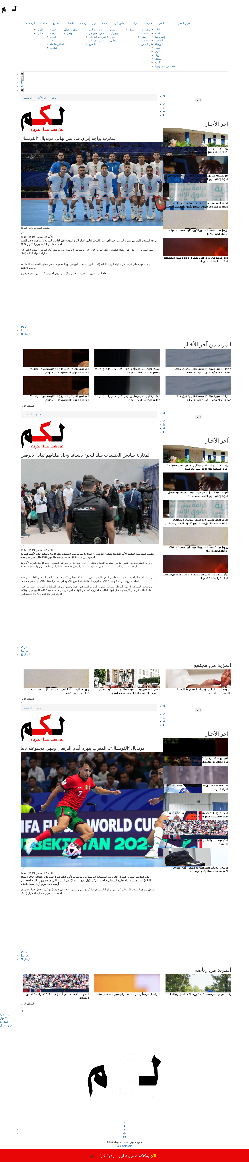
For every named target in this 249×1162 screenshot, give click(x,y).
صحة (53, 40)
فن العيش (146, 44)
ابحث (198, 100)
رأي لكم (93, 29)
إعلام (157, 29)
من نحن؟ (5, 1014)
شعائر (144, 40)
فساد (157, 33)
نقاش (102, 33)
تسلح (157, 47)
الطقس (159, 40)
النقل (53, 37)
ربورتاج (114, 33)
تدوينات (93, 40)
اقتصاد (70, 23)
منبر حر (93, 33)
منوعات (148, 23)
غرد (25, 326)
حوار (112, 37)
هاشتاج (92, 44)
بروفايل (114, 40)
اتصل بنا (4, 1021)
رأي (94, 23)
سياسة (44, 23)
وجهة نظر (94, 37)
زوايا (157, 55)
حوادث (53, 33)
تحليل (41, 33)
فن (101, 29)
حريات (135, 23)
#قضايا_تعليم (57, 44)
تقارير (41, 29)
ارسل (26, 334)
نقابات (53, 47)
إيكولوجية (160, 37)
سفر (143, 37)
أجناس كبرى (119, 23)
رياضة (83, 23)
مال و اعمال (70, 29)
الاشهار (3, 1018)
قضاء (53, 29)
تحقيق (113, 29)
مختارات (145, 29)
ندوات (102, 37)
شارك (25, 330)
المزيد (160, 23)
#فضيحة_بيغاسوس (165, 66)
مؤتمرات (69, 33)
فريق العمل (184, 23)
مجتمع (56, 23)
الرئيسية (30, 23)
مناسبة (145, 33)
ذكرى (158, 51)
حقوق (132, 29)
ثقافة (105, 23)
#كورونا (159, 44)
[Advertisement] (89, 299)
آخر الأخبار (41, 97)
